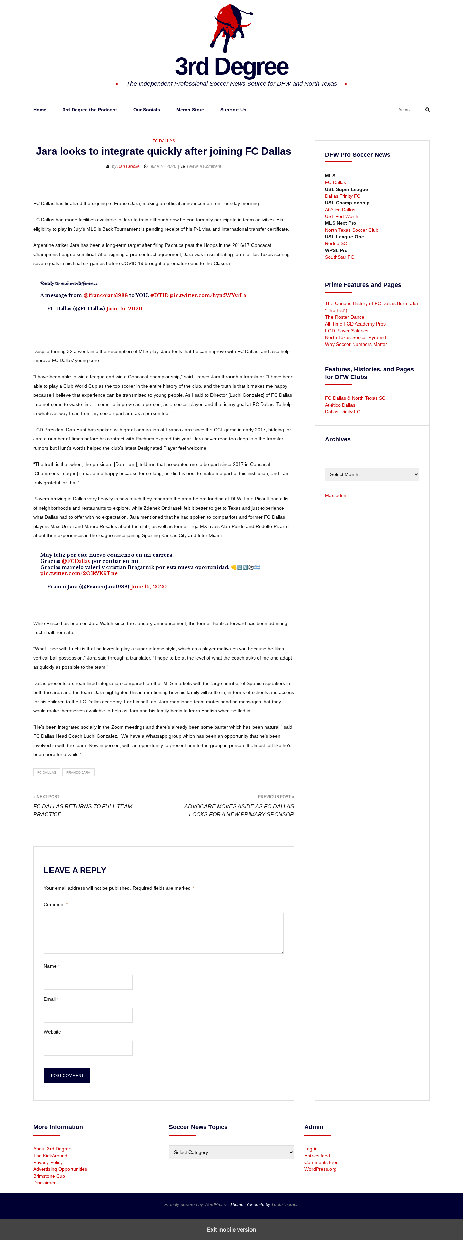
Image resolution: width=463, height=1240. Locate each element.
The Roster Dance (345, 317)
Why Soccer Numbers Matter (356, 344)
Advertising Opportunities (60, 1169)
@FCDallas (76, 561)
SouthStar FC (339, 257)
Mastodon (335, 495)
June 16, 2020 (124, 309)
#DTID (159, 295)
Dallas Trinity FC (342, 196)
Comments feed (321, 1162)
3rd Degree (231, 66)
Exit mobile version (231, 1229)
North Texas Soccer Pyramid (355, 337)
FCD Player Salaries (346, 330)
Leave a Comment (204, 166)
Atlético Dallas (340, 209)
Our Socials (146, 109)
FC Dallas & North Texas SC (355, 398)
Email (51, 999)
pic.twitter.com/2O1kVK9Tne (79, 573)
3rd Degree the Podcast (90, 109)
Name (52, 966)
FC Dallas (164, 141)
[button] (39, 188)
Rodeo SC (336, 243)
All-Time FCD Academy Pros (355, 324)
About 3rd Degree (52, 1149)
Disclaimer (44, 1182)
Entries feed (317, 1155)
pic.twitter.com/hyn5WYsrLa (208, 295)
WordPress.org (320, 1169)
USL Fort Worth (341, 216)
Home (39, 109)
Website (52, 1032)
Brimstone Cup (49, 1176)
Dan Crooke (128, 166)
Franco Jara (78, 772)
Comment (56, 904)
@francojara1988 (105, 295)
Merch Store (190, 109)
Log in (311, 1149)
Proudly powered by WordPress (195, 1204)
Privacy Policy (48, 1162)
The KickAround (50, 1155)
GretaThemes (285, 1204)
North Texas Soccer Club (351, 230)
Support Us (233, 109)
